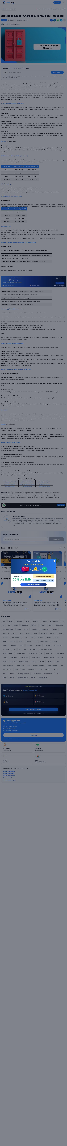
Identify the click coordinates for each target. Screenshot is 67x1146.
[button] (33, 573)
